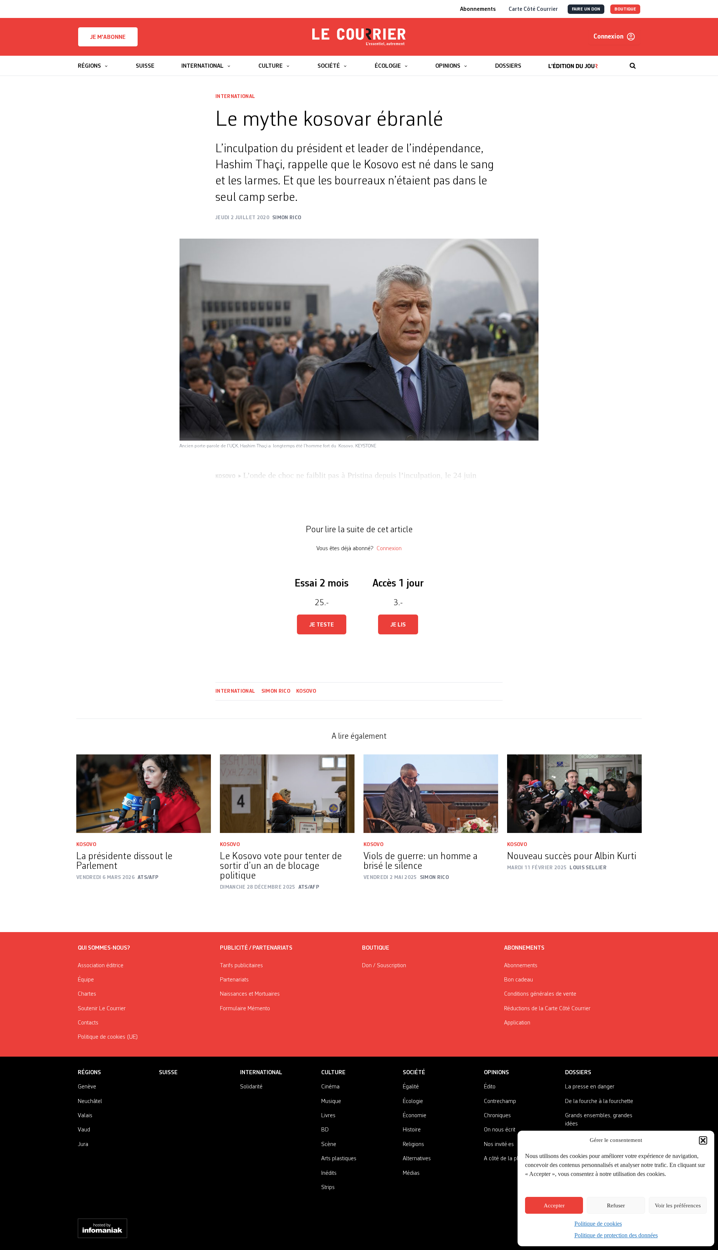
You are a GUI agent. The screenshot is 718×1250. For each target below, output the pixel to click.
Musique (331, 1102)
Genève (87, 1087)
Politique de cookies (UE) (108, 1037)
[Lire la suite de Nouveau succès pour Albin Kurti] (574, 793)
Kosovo (306, 691)
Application (517, 1023)
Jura (83, 1145)
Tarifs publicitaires (241, 966)
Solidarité (251, 1087)
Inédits (329, 1173)
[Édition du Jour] (573, 62)
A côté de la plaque (507, 1159)
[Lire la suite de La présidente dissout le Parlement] (143, 793)
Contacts (88, 1023)
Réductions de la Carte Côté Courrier (547, 1009)
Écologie (413, 1102)
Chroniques (497, 1116)
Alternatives (417, 1159)
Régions (89, 1073)
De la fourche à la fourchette (599, 1102)
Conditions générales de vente (540, 994)
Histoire (412, 1130)
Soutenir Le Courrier (102, 1009)
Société (414, 1073)
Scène (328, 1145)
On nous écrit (499, 1130)
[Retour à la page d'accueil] (359, 37)
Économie (414, 1116)
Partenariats (234, 980)
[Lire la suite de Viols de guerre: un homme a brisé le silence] (430, 793)
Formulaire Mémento (245, 1009)
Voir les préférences (678, 1205)
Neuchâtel (90, 1102)
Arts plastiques (338, 1159)
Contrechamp (500, 1102)
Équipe (86, 980)
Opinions (496, 1073)
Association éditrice (100, 966)
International (235, 96)
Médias (411, 1173)
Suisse (168, 1073)
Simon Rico (276, 691)
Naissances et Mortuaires (250, 994)
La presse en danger (589, 1087)
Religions (413, 1145)
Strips (328, 1188)
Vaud (84, 1130)
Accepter (554, 1205)
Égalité (411, 1087)
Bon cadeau (518, 980)
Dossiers (578, 1073)
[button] (703, 1140)
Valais (85, 1116)
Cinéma (330, 1087)
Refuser (616, 1205)
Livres (328, 1116)
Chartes (87, 994)
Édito (489, 1087)
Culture (333, 1073)
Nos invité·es (499, 1145)
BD (325, 1130)
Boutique (375, 948)
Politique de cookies (598, 1223)
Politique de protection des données (616, 1235)
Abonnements (520, 966)
